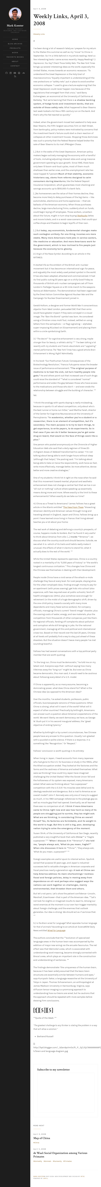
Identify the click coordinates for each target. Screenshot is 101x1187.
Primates (68, 1161)
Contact (15, 66)
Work (15, 53)
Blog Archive (15, 44)
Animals (48, 1161)
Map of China (41, 1138)
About (15, 61)
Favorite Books (15, 57)
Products (15, 48)
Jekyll (45, 1178)
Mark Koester (15, 25)
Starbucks (82, 215)
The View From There (73, 507)
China (36, 1143)
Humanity (58, 1161)
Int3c (83, 1176)
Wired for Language (56, 930)
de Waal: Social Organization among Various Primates (60, 1154)
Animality (38, 1161)
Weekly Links (39, 34)
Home (15, 39)
